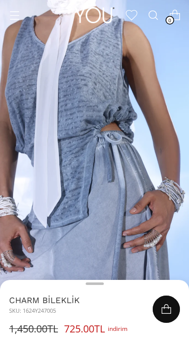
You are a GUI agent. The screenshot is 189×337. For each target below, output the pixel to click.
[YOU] (95, 15)
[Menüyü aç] (14, 15)
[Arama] (153, 15)
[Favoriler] (131, 15)
